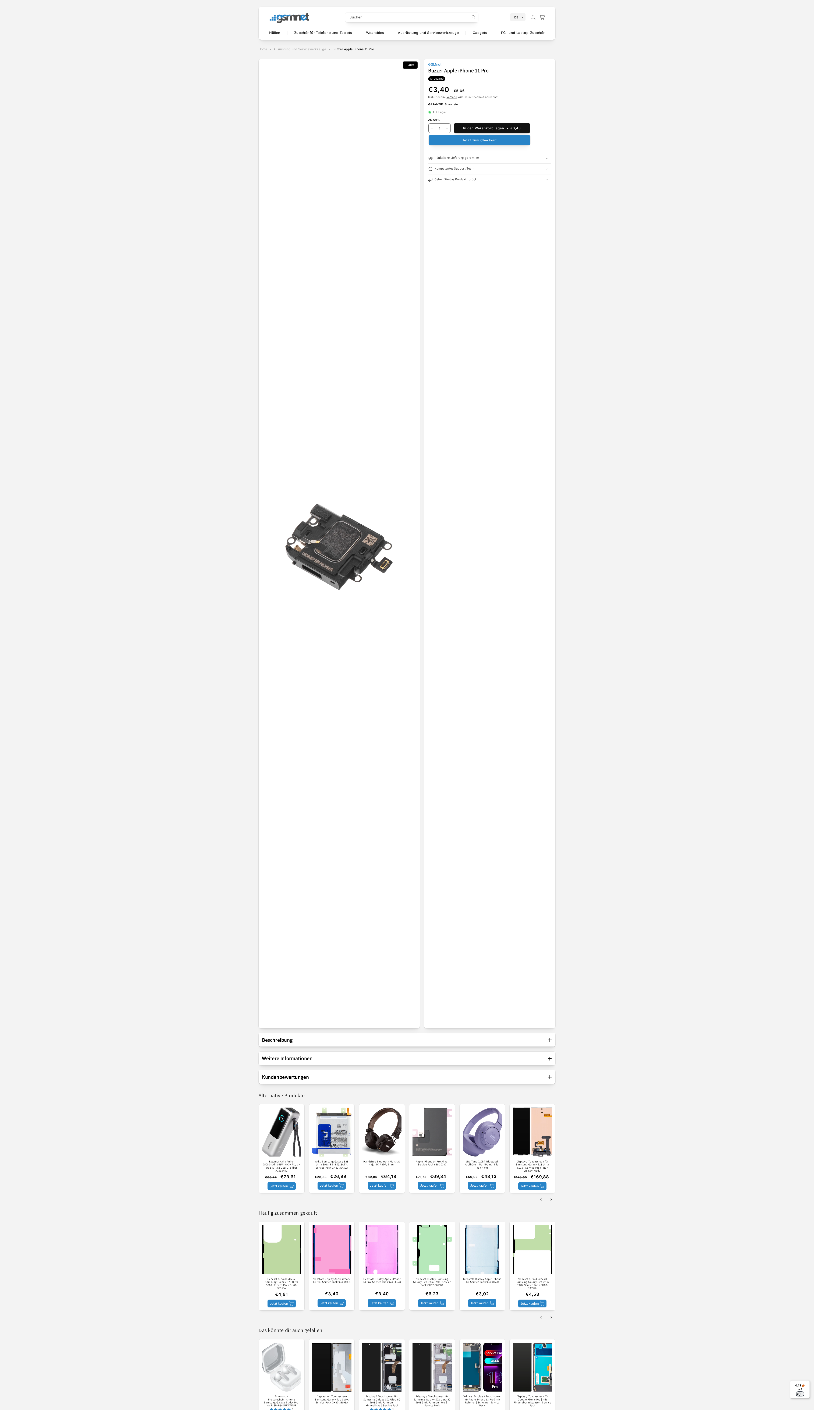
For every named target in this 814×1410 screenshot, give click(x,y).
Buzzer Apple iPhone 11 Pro (353, 49)
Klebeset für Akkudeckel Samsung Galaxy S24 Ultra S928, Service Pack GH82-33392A (532, 1284)
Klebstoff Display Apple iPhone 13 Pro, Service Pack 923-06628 (382, 1281)
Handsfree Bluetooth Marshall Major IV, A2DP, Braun (381, 1163)
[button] (542, 17)
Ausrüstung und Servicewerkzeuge (300, 49)
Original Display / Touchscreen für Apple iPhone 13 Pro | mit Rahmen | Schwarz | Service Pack (482, 1401)
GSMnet (435, 64)
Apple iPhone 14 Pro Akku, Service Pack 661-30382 (432, 1163)
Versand (452, 97)
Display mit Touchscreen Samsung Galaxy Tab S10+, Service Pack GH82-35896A (331, 1399)
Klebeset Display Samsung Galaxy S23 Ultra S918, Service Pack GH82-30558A (432, 1282)
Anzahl (434, 119)
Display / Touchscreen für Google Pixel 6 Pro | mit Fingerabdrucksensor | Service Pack (532, 1401)
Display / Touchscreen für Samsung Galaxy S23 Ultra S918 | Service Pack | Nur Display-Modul (532, 1166)
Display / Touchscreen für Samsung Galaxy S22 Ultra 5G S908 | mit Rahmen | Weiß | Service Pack (432, 1401)
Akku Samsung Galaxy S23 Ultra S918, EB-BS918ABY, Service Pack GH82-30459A (331, 1164)
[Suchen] (473, 17)
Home (263, 49)
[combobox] (411, 17)
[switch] (800, 1393)
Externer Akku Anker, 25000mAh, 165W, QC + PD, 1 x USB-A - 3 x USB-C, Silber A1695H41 (281, 1166)
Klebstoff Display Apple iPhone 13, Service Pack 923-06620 (482, 1281)
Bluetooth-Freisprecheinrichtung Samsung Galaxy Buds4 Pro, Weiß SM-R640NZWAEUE (281, 1401)
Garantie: (436, 104)
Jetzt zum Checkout (479, 140)
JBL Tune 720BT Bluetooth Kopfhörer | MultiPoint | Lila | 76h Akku (482, 1164)
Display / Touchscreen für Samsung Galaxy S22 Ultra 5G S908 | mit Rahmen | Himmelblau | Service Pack (381, 1401)
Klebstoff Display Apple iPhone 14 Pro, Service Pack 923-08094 (332, 1281)
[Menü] (807, 1382)
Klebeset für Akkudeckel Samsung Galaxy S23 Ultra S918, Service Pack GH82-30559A (281, 1284)
